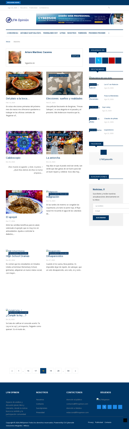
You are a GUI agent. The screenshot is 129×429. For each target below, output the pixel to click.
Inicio (8, 41)
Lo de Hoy (94, 107)
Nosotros (23, 8)
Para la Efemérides (111, 96)
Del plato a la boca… (18, 98)
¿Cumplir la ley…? (16, 315)
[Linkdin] (120, 7)
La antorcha (53, 157)
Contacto (108, 422)
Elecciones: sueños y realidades (64, 98)
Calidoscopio (13, 157)
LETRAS (62, 33)
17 (36, 371)
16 (28, 371)
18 (43, 371)
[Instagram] (115, 407)
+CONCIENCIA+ (12, 33)
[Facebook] (105, 7)
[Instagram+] (113, 7)
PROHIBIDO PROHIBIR (97, 33)
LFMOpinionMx (106, 159)
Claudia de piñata (111, 118)
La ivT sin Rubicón (111, 84)
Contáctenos (44, 8)
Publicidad (33, 8)
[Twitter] (109, 7)
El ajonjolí (11, 217)
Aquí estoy (106, 107)
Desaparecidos (54, 256)
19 (51, 371)
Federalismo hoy (50, 33)
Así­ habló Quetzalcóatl (30, 33)
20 (58, 371)
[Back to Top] (125, 420)
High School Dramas (17, 256)
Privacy (91, 422)
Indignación (52, 196)
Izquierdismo (109, 130)
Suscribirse (101, 218)
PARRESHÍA (82, 33)
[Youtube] (117, 7)
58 (68, 371)
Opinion (93, 84)
